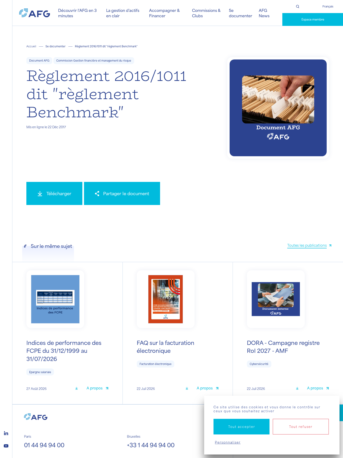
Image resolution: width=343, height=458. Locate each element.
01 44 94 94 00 (44, 445)
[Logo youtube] (6, 445)
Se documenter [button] (240, 13)
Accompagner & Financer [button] (164, 13)
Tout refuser (300, 427)
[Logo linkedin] (6, 432)
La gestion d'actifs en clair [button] (122, 13)
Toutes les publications (307, 245)
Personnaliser (228, 442)
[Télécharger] (78, 388)
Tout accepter (241, 427)
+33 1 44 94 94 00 (151, 445)
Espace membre (312, 19)
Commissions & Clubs (206, 13)
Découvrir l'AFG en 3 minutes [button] (77, 13)
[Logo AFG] (34, 12)
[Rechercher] (297, 6)
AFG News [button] (264, 13)
